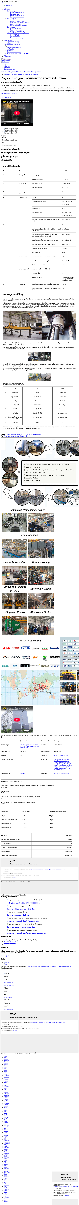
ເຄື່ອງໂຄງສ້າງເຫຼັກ (11, 18)
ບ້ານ (5, 8)
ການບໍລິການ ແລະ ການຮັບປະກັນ (9, 93)
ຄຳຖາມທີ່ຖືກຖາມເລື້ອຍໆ (13, 41)
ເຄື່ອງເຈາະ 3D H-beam (15, 24)
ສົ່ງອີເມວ (3, 969)
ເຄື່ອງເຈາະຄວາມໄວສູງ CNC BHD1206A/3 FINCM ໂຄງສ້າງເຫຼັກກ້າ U (24, 434)
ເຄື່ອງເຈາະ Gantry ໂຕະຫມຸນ (17, 31)
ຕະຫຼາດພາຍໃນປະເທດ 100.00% (62, 773)
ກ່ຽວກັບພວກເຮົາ (8, 40)
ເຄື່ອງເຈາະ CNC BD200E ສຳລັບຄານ (18, 915)
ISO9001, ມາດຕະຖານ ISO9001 (62, 755)
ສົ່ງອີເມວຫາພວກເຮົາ (6, 97)
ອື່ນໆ (11, 37)
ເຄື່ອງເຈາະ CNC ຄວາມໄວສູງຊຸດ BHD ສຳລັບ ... (21, 909)
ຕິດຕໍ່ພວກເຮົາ (7, 56)
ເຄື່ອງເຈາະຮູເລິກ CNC (15, 28)
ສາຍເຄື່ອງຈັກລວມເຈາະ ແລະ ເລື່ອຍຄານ (20, 22)
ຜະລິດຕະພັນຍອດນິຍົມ (34, 966)
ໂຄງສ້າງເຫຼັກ (10, 50)
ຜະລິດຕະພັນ (7, 9)
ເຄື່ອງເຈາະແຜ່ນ (11, 27)
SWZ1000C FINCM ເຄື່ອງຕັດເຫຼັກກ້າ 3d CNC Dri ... (23, 921)
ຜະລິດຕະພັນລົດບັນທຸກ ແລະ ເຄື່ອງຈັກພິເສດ (18, 33)
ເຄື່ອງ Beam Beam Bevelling (17, 21)
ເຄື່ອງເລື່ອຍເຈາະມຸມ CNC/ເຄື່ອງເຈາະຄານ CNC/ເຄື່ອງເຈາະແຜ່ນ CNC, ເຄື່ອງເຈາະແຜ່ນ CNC (30, 746)
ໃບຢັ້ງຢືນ (9, 43)
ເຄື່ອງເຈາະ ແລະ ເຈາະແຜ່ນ (17, 17)
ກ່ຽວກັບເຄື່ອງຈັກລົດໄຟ (15, 34)
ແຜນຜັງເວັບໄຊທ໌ (45, 966)
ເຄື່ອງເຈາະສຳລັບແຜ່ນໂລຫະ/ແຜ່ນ (18, 25)
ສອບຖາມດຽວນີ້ (5, 955)
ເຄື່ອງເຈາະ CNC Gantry (16, 30)
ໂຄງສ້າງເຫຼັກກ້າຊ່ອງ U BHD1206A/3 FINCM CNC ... (23, 903)
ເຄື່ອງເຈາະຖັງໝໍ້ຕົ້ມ (15, 36)
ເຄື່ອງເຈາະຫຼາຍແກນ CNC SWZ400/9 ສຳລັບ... (21, 927)
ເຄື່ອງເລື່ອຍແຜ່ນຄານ (15, 19)
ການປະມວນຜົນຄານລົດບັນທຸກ (17, 38)
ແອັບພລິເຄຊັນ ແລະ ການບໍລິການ (12, 44)
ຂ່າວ (5, 55)
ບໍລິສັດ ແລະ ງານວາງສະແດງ (14, 47)
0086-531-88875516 (9, 985)
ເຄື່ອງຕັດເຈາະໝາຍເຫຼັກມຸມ (17, 12)
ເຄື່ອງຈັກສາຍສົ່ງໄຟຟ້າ (12, 11)
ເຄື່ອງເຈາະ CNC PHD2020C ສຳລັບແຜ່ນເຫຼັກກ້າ (15, 436)
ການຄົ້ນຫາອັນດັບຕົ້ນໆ (65, 966)
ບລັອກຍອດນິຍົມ (54, 966)
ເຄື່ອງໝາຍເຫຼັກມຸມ (14, 14)
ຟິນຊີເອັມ (22, 773)
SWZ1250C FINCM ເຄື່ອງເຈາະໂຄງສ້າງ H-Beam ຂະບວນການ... (26, 933)
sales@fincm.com (8, 997)
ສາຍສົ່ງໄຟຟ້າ (10, 49)
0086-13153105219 (8, 982)
